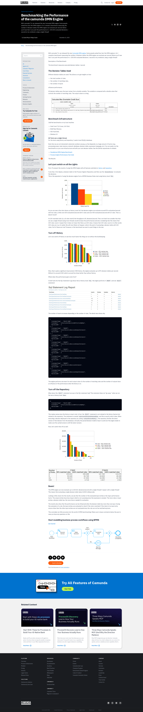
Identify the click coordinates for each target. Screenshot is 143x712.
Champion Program (78, 668)
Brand (100, 710)
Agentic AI (25, 66)
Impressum (91, 710)
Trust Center (102, 680)
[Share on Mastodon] (120, 24)
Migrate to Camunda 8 (53, 694)
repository (109, 168)
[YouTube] (116, 702)
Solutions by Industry (26, 682)
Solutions (43, 2)
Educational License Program (80, 670)
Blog (22, 45)
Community (26, 92)
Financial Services (27, 73)
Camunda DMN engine (79, 53)
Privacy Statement (71, 710)
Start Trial (67, 589)
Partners (60, 2)
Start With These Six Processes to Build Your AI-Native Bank (37, 631)
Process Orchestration (28, 88)
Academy (49, 666)
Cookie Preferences (58, 710)
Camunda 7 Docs (51, 691)
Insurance (25, 75)
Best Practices (51, 668)
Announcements (27, 101)
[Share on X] (112, 24)
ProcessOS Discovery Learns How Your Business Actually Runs (70, 631)
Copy (119, 319)
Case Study (26, 71)
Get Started (51, 523)
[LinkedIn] (108, 702)
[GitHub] (120, 702)
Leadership (101, 673)
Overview (23, 661)
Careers (101, 663)
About (100, 661)
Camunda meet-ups (78, 666)
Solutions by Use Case (27, 684)
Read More (26, 645)
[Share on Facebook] (115, 24)
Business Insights (27, 104)
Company (68, 2)
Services (101, 666)
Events (74, 663)
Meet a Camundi (27, 80)
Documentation (51, 663)
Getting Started (27, 97)
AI (23, 64)
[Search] (101, 2)
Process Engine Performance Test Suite (62, 155)
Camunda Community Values (80, 675)
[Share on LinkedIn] (117, 24)
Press (100, 675)
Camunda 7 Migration (28, 68)
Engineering (26, 90)
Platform (35, 2)
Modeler (23, 666)
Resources (51, 2)
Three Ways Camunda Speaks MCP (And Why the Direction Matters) (104, 632)
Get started (27, 121)
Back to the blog (56, 563)
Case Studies (50, 670)
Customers (101, 668)
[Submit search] (41, 55)
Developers (50, 661)
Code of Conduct (77, 673)
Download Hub (50, 684)
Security (23, 670)
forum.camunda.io (64, 567)
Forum (74, 661)
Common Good (102, 677)
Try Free (119, 2)
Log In (112, 2)
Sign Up (26, 150)
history (101, 168)
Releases (25, 99)
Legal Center (24, 673)
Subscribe (49, 677)
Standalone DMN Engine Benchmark (61, 152)
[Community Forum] (112, 702)
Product (25, 95)
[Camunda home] (24, 2)
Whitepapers (50, 673)
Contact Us (107, 2)
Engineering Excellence (27, 11)
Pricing (75, 2)
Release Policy (25, 675)
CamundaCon (26, 78)
